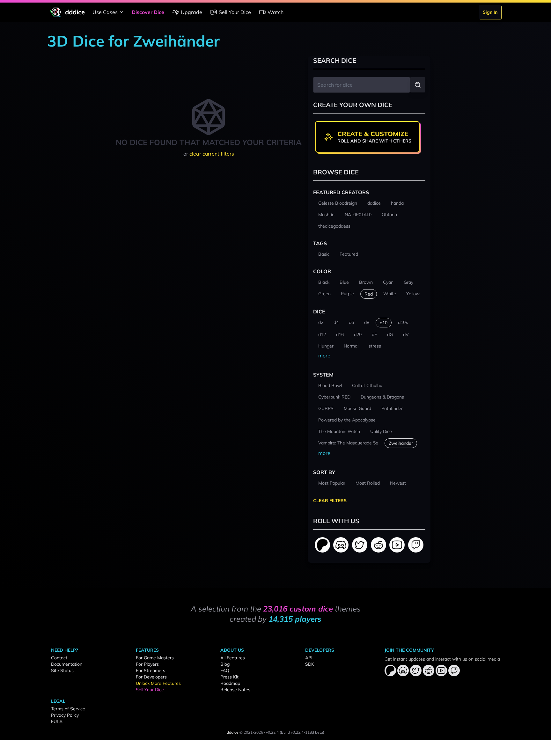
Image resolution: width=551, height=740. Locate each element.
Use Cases (105, 12)
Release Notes (235, 689)
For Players (147, 664)
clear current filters (211, 153)
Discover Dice (148, 12)
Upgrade (191, 12)
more (324, 355)
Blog (225, 664)
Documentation (66, 664)
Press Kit (229, 677)
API (308, 658)
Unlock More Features (158, 683)
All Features (232, 658)
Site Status (62, 670)
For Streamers (150, 670)
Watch (275, 12)
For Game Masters (155, 658)
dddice (233, 732)
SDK (309, 664)
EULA (56, 721)
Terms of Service (68, 709)
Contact (59, 658)
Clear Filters (330, 500)
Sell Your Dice (235, 12)
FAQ (224, 670)
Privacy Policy (65, 715)
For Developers (151, 677)
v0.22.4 (272, 732)
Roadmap (230, 683)
